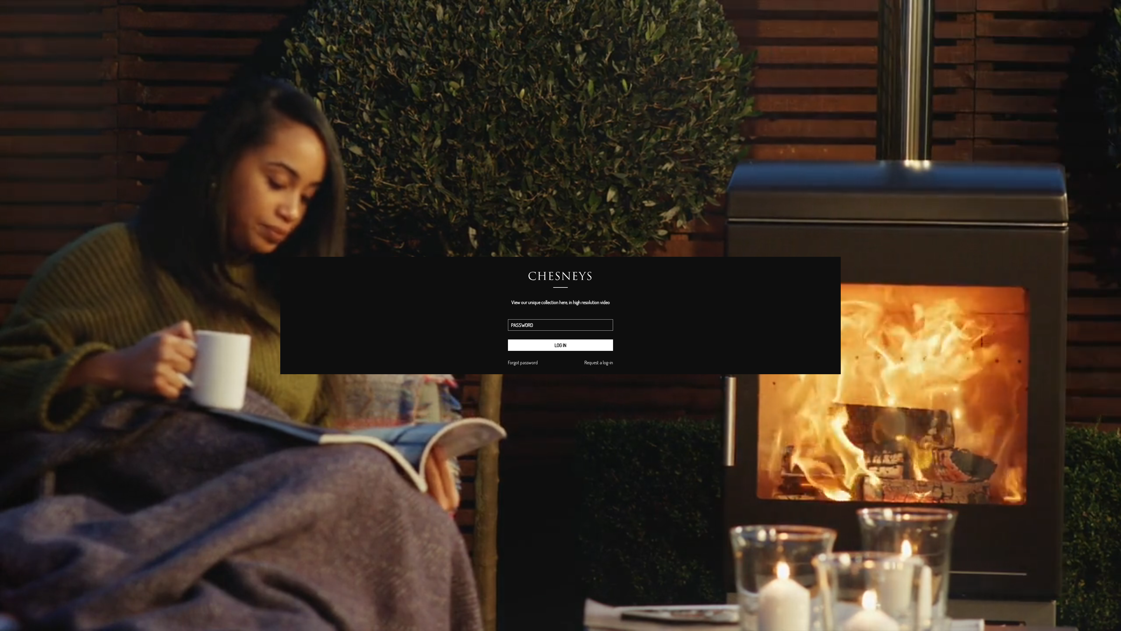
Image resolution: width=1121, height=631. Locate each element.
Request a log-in (598, 362)
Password (560, 318)
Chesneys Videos (560, 282)
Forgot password (523, 362)
